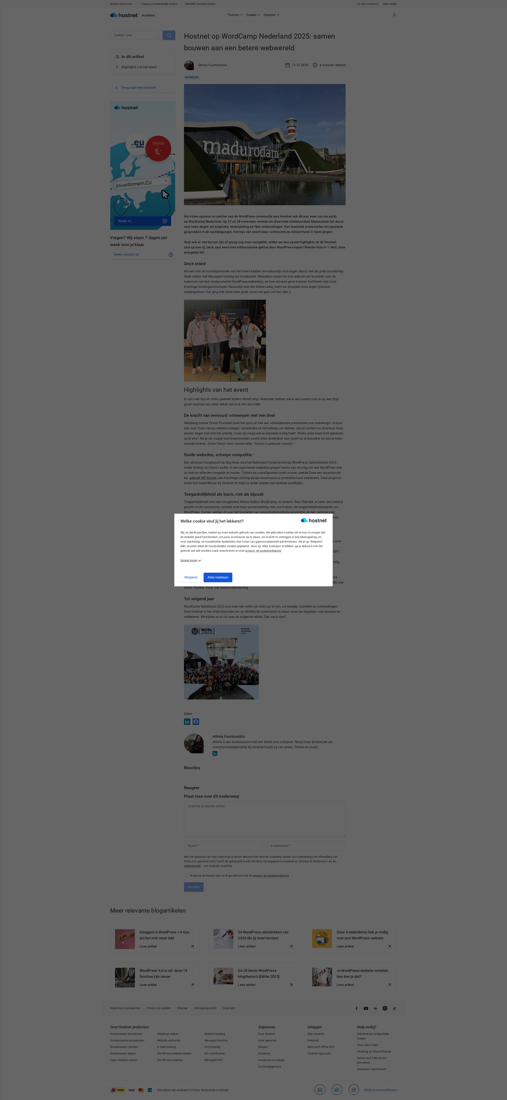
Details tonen (188, 560)
